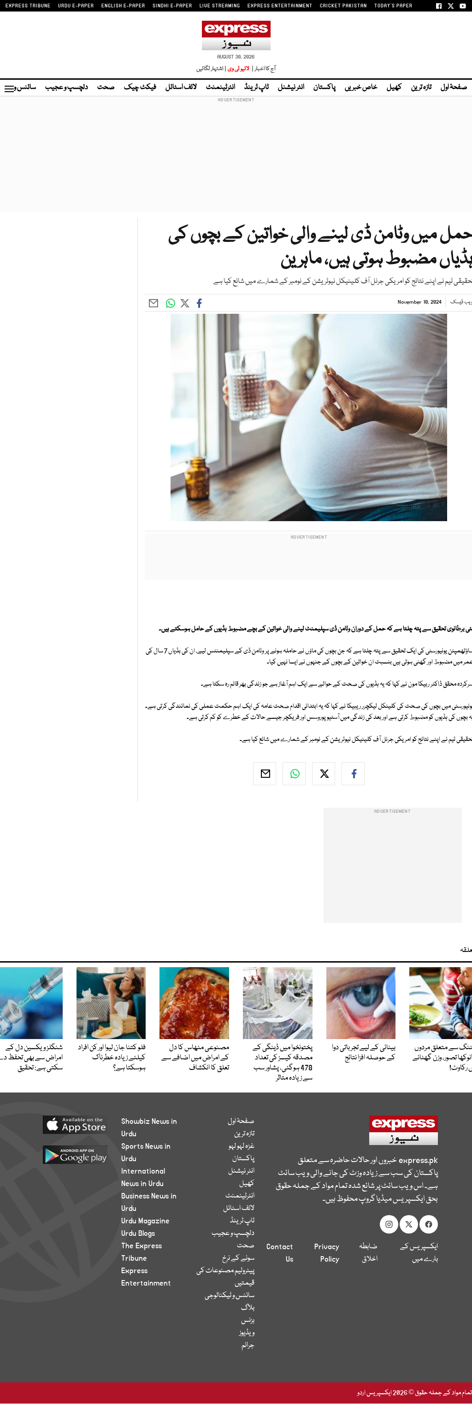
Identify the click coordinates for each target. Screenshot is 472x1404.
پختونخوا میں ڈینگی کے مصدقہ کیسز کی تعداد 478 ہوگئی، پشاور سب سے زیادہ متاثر (283, 1063)
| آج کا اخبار (263, 69)
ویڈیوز (246, 1333)
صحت (106, 87)
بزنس (247, 1320)
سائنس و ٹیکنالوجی (229, 1295)
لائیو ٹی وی (238, 69)
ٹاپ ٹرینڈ (256, 87)
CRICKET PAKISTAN (343, 6)
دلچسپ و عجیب (66, 87)
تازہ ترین (421, 87)
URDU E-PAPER (76, 6)
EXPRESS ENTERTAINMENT (280, 6)
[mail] (264, 773)
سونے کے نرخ (238, 1258)
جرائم (248, 1345)
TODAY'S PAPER (393, 6)
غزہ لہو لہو (241, 1146)
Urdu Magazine (145, 1221)
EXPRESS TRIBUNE (28, 6)
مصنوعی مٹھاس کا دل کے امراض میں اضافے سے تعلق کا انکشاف (195, 1058)
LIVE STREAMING (220, 6)
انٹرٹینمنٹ (220, 87)
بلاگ (247, 1308)
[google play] (70, 1154)
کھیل (394, 87)
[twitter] (323, 773)
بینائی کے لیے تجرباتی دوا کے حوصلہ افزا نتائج (363, 1052)
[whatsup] (294, 773)
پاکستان (324, 87)
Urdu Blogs (138, 1233)
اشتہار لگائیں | (211, 69)
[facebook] (353, 773)
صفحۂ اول (454, 87)
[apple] (70, 1124)
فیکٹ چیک (140, 87)
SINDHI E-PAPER (172, 6)
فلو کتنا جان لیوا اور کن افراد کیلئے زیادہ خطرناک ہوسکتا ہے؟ (112, 1058)
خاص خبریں (361, 87)
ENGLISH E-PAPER (123, 6)
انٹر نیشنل (291, 87)
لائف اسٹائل (181, 87)
